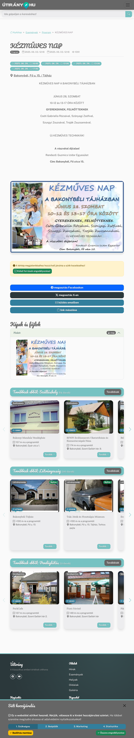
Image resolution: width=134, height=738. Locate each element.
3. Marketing (81, 726)
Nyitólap (17, 32)
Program (46, 32)
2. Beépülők (51, 726)
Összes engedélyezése (112, 732)
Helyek (73, 679)
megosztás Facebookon (68, 287)
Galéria (73, 690)
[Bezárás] (124, 705)
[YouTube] (19, 676)
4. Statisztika (110, 726)
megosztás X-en (68, 295)
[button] (41, 358)
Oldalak (74, 685)
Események (32, 32)
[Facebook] (12, 676)
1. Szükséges (23, 726)
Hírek (72, 669)
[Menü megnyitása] (128, 4)
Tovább (49, 454)
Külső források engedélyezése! (33, 271)
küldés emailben (68, 302)
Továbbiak (113, 392)
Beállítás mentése (22, 732)
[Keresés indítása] (128, 14)
